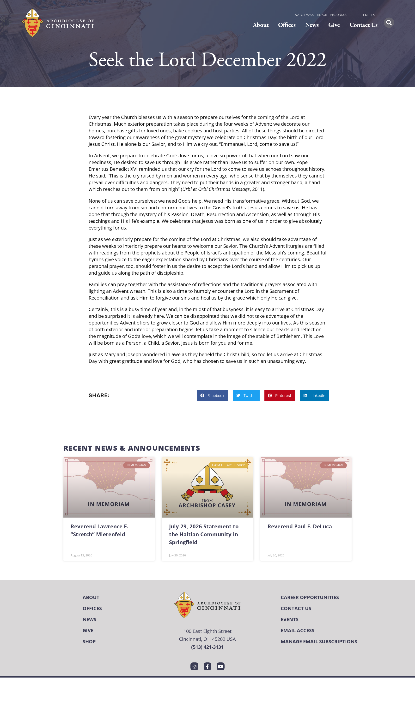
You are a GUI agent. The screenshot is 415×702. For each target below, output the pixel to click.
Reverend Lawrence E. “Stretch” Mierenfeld (99, 530)
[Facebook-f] (207, 666)
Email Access (297, 630)
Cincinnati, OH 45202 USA (207, 639)
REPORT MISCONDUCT (333, 14)
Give (334, 25)
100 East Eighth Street (207, 631)
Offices (287, 25)
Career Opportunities (310, 597)
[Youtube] (220, 666)
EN (365, 14)
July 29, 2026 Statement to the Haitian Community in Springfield (204, 534)
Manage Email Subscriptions (319, 641)
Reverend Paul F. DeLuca (300, 526)
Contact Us (363, 25)
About (261, 25)
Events (290, 619)
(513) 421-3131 (207, 646)
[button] (389, 23)
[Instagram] (194, 666)
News (312, 25)
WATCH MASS (304, 14)
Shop (89, 641)
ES (373, 14)
